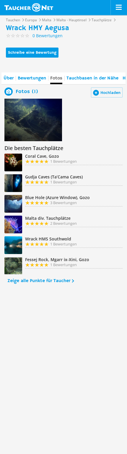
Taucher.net (28, 7)
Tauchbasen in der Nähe (92, 78)
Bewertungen (32, 78)
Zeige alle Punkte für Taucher (38, 281)
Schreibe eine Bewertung (32, 52)
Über (9, 78)
